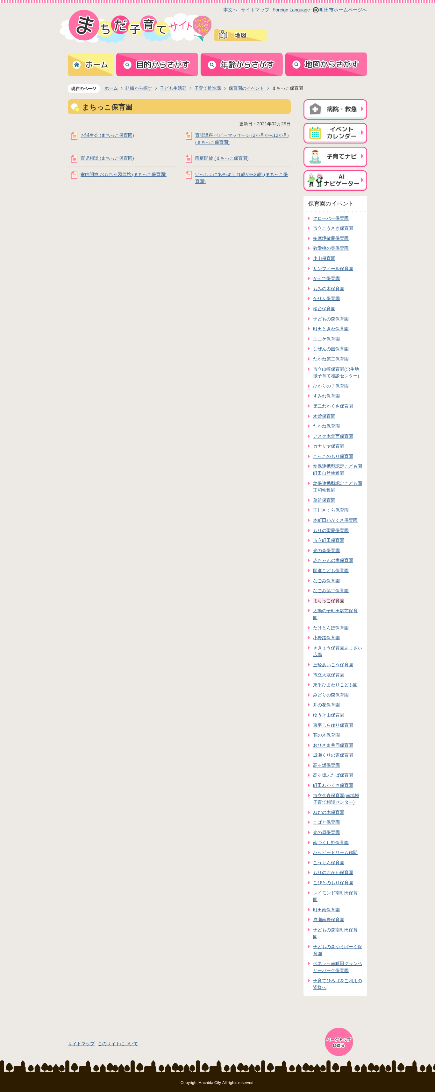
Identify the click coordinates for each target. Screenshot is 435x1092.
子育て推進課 (207, 88)
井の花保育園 (326, 704)
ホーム (111, 88)
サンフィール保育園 (333, 268)
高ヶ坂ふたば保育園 (333, 775)
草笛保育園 (324, 500)
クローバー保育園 (331, 218)
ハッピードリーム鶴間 (335, 852)
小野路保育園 (326, 637)
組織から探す (138, 88)
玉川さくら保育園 (331, 510)
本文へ (230, 9)
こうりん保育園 (328, 862)
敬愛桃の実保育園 (331, 248)
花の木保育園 (326, 735)
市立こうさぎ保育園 (333, 228)
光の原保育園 (326, 832)
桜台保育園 (324, 308)
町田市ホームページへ (343, 9)
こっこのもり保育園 (333, 456)
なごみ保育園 (326, 580)
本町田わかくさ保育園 (335, 520)
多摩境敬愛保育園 (331, 238)
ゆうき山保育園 (328, 715)
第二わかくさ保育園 (333, 406)
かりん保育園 (326, 298)
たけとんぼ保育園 (331, 627)
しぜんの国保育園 (331, 348)
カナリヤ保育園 (328, 446)
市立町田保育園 (328, 540)
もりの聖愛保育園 (331, 530)
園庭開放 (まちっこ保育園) (222, 158)
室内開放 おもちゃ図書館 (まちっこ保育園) (124, 174)
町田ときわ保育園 (331, 328)
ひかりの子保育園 (331, 385)
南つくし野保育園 (331, 842)
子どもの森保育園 (331, 318)
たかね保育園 (326, 426)
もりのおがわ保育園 (333, 872)
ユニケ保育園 (326, 338)
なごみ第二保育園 (331, 590)
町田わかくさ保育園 (333, 785)
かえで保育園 (326, 278)
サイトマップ (255, 9)
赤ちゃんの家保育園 (333, 560)
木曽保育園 (324, 416)
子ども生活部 (173, 88)
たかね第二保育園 (331, 358)
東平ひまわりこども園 (335, 684)
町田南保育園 (326, 909)
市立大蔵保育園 (328, 674)
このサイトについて (118, 1043)
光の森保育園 (326, 550)
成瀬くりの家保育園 (333, 755)
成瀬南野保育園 (328, 919)
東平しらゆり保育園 (333, 725)
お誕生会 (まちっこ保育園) (107, 135)
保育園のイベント (246, 88)
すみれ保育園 (326, 395)
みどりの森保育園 (331, 694)
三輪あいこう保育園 (333, 664)
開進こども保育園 (331, 570)
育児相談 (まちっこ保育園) (107, 158)
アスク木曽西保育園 (333, 436)
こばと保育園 (326, 822)
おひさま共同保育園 (333, 745)
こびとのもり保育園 (333, 882)
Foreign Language (291, 9)
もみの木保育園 (328, 288)
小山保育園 (324, 258)
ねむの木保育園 (328, 812)
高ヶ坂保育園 (326, 765)
